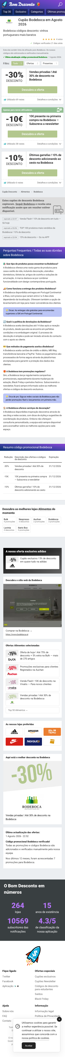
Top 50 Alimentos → (18, 710)
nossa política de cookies (35, 1038)
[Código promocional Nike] (14, 742)
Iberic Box (23, 528)
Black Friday (42, 998)
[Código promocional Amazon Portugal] (33, 732)
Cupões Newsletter (45, 981)
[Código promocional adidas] (14, 732)
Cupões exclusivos (45, 976)
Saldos (39, 994)
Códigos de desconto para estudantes (46, 988)
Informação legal (44, 1011)
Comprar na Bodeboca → (19, 630)
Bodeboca (54, 520)
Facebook (7, 981)
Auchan (39, 520)
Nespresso (24, 520)
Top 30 (7, 11)
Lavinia (9, 528)
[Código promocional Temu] (52, 732)
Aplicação (7, 986)
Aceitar (28, 1045)
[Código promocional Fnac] (52, 742)
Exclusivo (21, 11)
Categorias (37, 11)
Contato (6, 1020)
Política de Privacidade (47, 1016)
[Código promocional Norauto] (33, 742)
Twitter (6, 976)
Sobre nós (8, 1011)
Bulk (9, 520)
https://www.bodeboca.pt (17, 634)
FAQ (4, 1016)
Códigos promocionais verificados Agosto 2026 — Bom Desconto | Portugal (21, 5)
